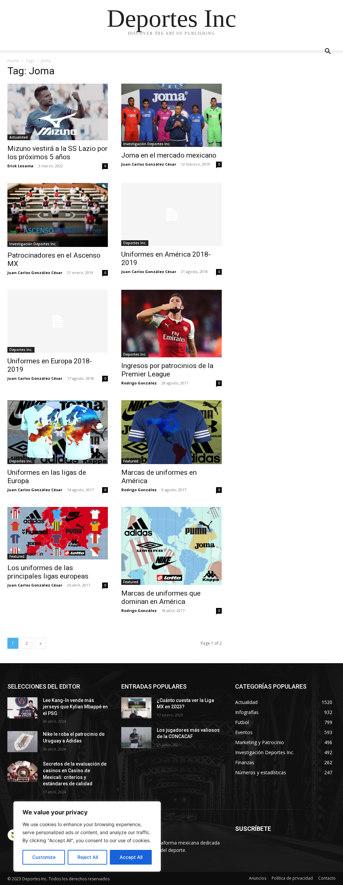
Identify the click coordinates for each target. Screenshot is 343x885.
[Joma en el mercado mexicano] (171, 115)
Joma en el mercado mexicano (168, 155)
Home (13, 61)
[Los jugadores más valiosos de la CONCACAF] (136, 737)
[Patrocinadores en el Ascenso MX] (57, 215)
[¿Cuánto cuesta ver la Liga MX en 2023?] (136, 707)
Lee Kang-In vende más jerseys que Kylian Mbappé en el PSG (75, 707)
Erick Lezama (20, 165)
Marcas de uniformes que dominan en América (161, 597)
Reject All (87, 857)
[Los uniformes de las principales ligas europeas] (57, 533)
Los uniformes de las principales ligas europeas (47, 572)
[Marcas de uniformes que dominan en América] (171, 546)
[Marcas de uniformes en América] (171, 432)
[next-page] (40, 643)
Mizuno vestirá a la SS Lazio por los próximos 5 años (57, 153)
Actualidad (18, 137)
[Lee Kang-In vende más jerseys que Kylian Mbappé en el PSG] (22, 707)
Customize (44, 857)
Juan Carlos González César (148, 164)
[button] (328, 52)
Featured (130, 461)
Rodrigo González (139, 382)
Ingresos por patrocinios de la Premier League (167, 370)
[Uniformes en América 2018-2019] (171, 214)
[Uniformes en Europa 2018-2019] (57, 321)
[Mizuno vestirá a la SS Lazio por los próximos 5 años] (57, 112)
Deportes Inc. (134, 243)
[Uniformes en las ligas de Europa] (57, 432)
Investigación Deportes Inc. (146, 144)
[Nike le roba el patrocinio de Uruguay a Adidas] (22, 741)
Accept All (131, 857)
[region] (87, 836)
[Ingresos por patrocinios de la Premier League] (171, 323)
